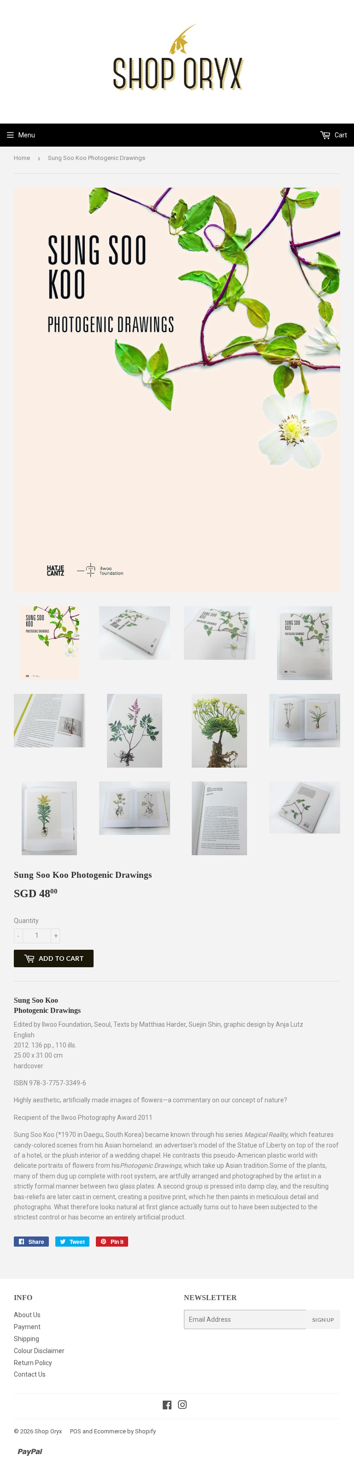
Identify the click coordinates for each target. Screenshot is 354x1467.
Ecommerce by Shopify (125, 1431)
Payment (27, 1327)
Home (22, 157)
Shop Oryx (48, 1431)
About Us (27, 1315)
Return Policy (33, 1362)
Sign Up (323, 1319)
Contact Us (30, 1374)
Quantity (26, 920)
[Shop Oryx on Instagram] (182, 1406)
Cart (340, 135)
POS (75, 1431)
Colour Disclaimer (39, 1351)
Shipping (26, 1339)
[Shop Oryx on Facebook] (167, 1406)
